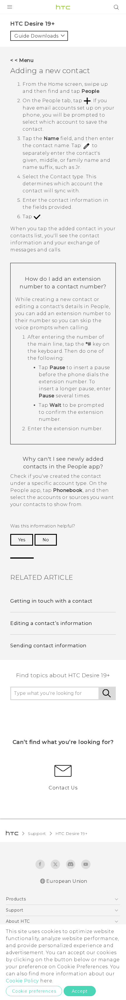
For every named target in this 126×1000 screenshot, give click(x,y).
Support (37, 833)
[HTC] (63, 7)
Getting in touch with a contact (51, 601)
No (45, 539)
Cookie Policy (22, 981)
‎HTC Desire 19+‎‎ (71, 833)
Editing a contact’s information (51, 623)
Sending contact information (48, 645)
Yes (21, 539)
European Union (66, 881)
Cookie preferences (34, 991)
